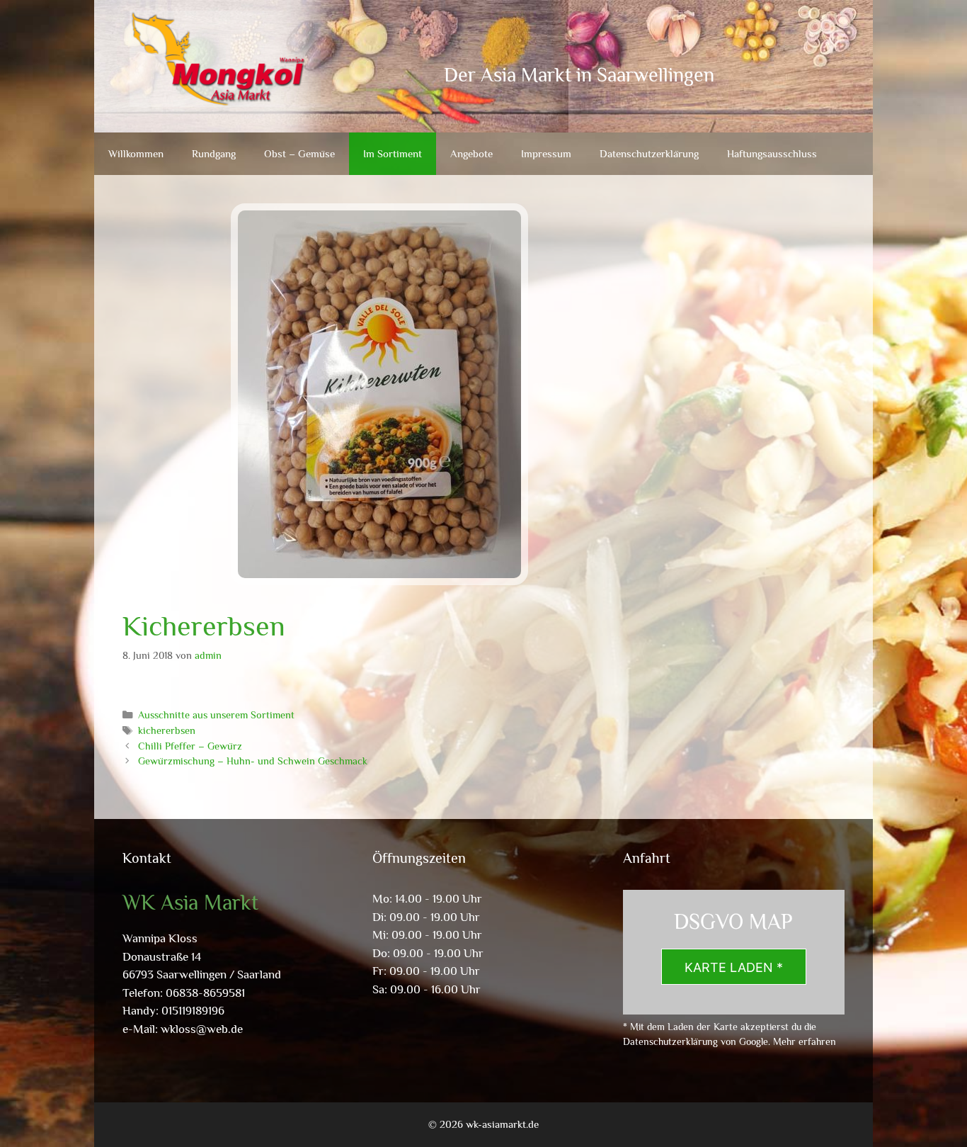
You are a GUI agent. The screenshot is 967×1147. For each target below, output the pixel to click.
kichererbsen (166, 730)
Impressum (546, 153)
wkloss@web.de (202, 1029)
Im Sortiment (392, 153)
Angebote (471, 153)
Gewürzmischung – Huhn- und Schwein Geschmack (252, 761)
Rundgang (214, 153)
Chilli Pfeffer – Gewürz (190, 746)
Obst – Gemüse (299, 153)
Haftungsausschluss (772, 153)
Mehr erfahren (804, 1041)
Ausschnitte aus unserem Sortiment (216, 715)
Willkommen (136, 153)
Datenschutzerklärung (649, 153)
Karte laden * (734, 967)
